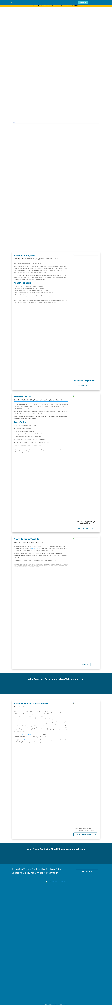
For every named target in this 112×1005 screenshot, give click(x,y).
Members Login (83, 2)
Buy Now (85, 664)
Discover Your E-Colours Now (85, 834)
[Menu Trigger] (104, 3)
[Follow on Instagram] (92, 2)
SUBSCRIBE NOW (87, 871)
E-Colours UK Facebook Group (30, 740)
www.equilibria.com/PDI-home (25, 735)
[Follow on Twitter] (94, 2)
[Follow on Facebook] (90, 2)
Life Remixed (34, 548)
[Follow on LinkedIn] (99, 2)
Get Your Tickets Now (85, 386)
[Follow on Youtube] (97, 2)
